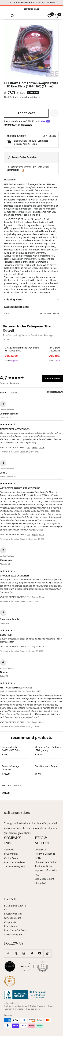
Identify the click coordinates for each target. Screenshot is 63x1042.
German (8, 1009)
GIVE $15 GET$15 (12, 917)
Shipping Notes (13, 299)
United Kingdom (37, 1006)
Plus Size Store (33, 1009)
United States (21, 1006)
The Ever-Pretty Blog (14, 866)
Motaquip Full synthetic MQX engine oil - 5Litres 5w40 (22, 349)
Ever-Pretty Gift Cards (15, 930)
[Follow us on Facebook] (8, 953)
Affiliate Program (13, 934)
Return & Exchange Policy (45, 855)
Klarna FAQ (40, 883)
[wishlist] (49, 16)
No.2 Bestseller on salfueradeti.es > (22, 97)
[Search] (12, 15)
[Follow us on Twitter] (16, 953)
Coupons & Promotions (10, 924)
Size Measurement (44, 878)
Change (52, 135)
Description (10, 179)
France (51, 1006)
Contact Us (40, 849)
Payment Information (46, 870)
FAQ (37, 874)
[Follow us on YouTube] (39, 953)
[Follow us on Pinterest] (32, 953)
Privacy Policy (11, 853)
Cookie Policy (11, 858)
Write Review (52, 378)
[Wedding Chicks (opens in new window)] (9, 966)
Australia (19, 1009)
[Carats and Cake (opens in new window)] (26, 966)
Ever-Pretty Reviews (14, 862)
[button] (54, 113)
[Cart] (57, 16)
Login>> (14, 360)
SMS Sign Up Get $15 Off (15, 907)
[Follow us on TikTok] (47, 953)
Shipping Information (46, 861)
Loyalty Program (13, 913)
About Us (9, 849)
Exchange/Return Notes (16, 306)
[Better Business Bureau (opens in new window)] (26, 994)
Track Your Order (43, 866)
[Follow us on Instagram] (24, 953)
